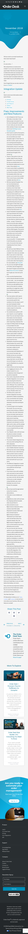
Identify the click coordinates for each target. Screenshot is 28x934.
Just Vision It (10, 103)
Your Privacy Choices (15, 930)
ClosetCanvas (10, 101)
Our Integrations (6, 835)
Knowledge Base (6, 847)
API (3, 837)
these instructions (14, 270)
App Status (5, 849)
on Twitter (9, 85)
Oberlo (8, 105)
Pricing (4, 833)
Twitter (20, 597)
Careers (4, 863)
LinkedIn (6, 599)
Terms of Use (9, 928)
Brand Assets (5, 867)
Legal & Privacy (6, 869)
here (18, 166)
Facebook (12, 599)
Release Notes (14, 32)
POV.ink (9, 99)
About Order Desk (7, 861)
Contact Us (5, 865)
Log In (3, 829)
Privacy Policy (18, 928)
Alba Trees (9, 107)
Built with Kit (14, 894)
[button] (9, 612)
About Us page (17, 657)
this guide (19, 262)
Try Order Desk (6, 831)
